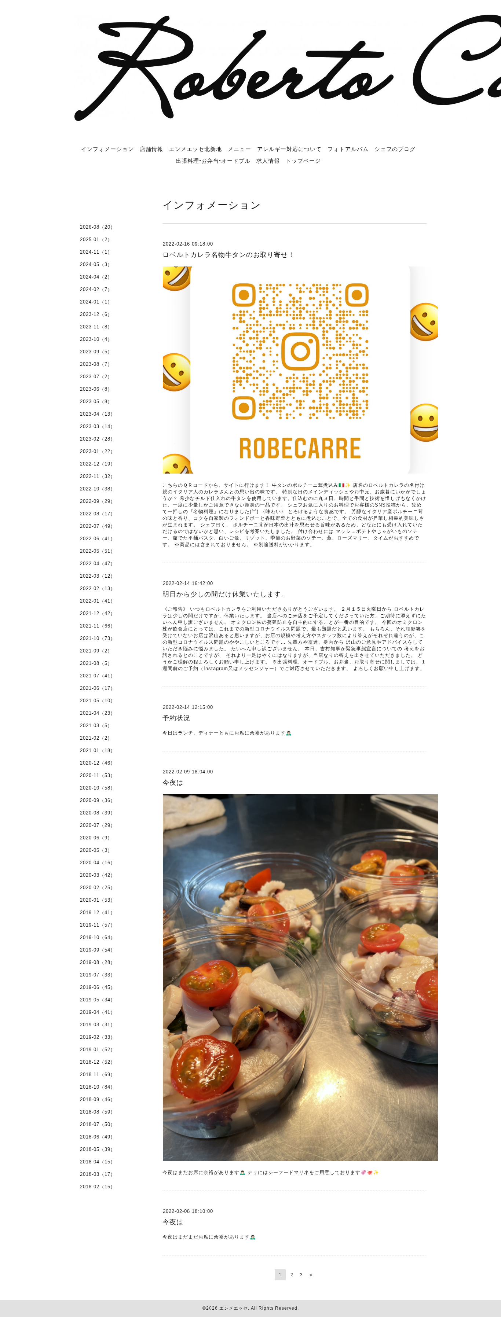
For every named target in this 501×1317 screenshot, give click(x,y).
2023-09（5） (96, 351)
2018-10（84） (98, 1087)
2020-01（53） (98, 900)
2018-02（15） (98, 1186)
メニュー (239, 148)
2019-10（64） (98, 937)
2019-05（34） (98, 1000)
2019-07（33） (98, 975)
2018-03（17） (98, 1174)
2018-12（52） (98, 1062)
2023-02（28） (98, 439)
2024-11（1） (96, 252)
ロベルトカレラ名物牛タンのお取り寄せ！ (228, 254)
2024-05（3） (96, 264)
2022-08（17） (98, 513)
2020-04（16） (98, 862)
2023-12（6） (96, 314)
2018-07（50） (98, 1124)
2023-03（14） (98, 426)
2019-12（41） (98, 912)
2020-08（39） (98, 813)
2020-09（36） (98, 800)
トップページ (303, 160)
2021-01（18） (98, 750)
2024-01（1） (96, 302)
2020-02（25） (98, 887)
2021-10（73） (98, 638)
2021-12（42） (98, 613)
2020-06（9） (96, 837)
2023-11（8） (96, 327)
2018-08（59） (98, 1112)
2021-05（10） (98, 700)
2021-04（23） (98, 713)
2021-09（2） (96, 651)
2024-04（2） (96, 277)
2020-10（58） (98, 788)
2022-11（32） (98, 476)
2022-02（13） (98, 588)
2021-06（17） (98, 688)
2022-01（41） (98, 601)
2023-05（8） (96, 401)
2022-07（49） (98, 526)
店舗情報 (151, 148)
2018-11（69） (98, 1074)
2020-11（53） (98, 775)
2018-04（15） (98, 1162)
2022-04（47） (98, 563)
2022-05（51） (98, 551)
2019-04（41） (98, 1012)
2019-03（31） (98, 1024)
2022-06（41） (98, 538)
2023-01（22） (98, 451)
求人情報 (268, 160)
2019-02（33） (98, 1037)
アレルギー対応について (289, 148)
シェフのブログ (395, 148)
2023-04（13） (98, 414)
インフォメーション (107, 148)
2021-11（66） (98, 626)
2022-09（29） (98, 501)
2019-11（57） (98, 925)
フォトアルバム (348, 148)
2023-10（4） (96, 339)
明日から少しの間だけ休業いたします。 (225, 594)
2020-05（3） (96, 850)
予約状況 (176, 718)
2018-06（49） (98, 1137)
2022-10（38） (98, 489)
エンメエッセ (233, 1308)
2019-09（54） (98, 950)
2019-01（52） (98, 1049)
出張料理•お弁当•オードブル (213, 160)
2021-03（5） (96, 725)
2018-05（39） (98, 1149)
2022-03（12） (98, 576)
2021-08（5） (96, 663)
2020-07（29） (98, 825)
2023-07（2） (96, 376)
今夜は (172, 782)
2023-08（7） (96, 364)
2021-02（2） (96, 738)
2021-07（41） (98, 675)
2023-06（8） (96, 389)
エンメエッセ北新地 (195, 148)
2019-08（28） (98, 962)
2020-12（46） (98, 763)
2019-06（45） (98, 987)
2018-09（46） (98, 1099)
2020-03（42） (98, 875)
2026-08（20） (98, 227)
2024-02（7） (96, 289)
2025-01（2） (96, 239)
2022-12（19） (98, 464)
